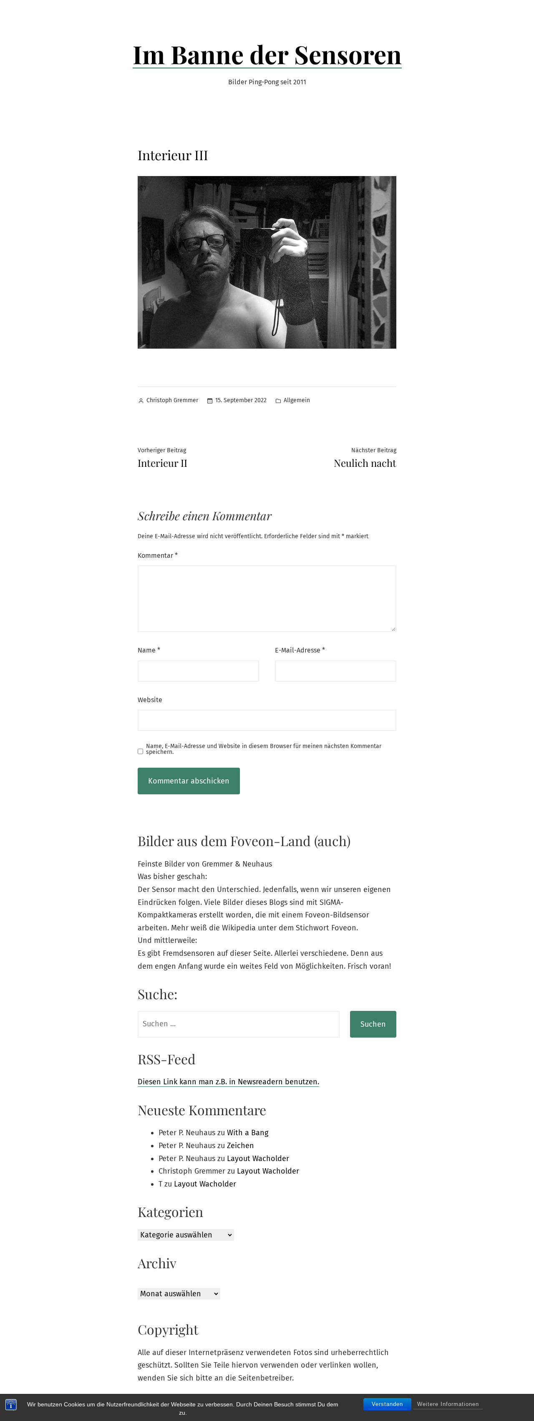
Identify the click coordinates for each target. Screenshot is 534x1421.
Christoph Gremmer (172, 400)
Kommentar (158, 555)
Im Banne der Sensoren (267, 54)
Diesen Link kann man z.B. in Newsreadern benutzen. (228, 1081)
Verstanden (387, 1404)
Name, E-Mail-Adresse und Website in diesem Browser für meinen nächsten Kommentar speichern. (263, 749)
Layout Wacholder (258, 1158)
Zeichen (240, 1145)
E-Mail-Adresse (300, 650)
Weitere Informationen (448, 1404)
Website (150, 700)
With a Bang (247, 1132)
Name (149, 650)
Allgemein (297, 400)
